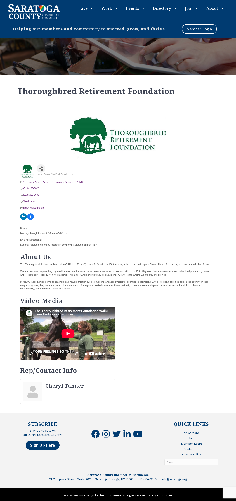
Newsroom (191, 433)
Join (189, 8)
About (212, 8)
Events (132, 8)
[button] (43, 445)
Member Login (191, 443)
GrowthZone (164, 495)
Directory (162, 8)
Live (83, 8)
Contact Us (191, 449)
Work (106, 8)
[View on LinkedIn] (23, 219)
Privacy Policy (191, 454)
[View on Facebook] (30, 219)
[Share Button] (41, 168)
